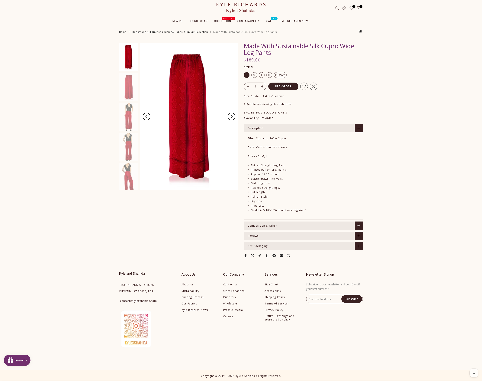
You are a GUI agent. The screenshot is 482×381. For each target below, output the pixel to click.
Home (123, 32)
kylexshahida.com (138, 301)
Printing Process (193, 297)
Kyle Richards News (295, 21)
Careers (228, 316)
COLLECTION (224, 21)
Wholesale (230, 303)
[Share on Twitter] (252, 255)
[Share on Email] (281, 255)
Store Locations (234, 291)
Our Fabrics (189, 303)
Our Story (229, 297)
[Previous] (146, 116)
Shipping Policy (275, 297)
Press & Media (233, 310)
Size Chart (271, 284)
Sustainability (248, 21)
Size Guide (251, 96)
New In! (177, 21)
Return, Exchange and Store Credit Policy (279, 317)
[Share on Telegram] (274, 255)
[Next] (231, 116)
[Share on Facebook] (245, 255)
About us (188, 284)
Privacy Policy (274, 310)
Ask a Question (273, 96)
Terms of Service (276, 303)
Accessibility (273, 291)
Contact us (230, 284)
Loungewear (198, 21)
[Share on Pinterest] (260, 255)
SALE (271, 21)
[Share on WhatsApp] (288, 255)
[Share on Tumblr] (267, 255)
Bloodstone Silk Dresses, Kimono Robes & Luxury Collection (170, 32)
